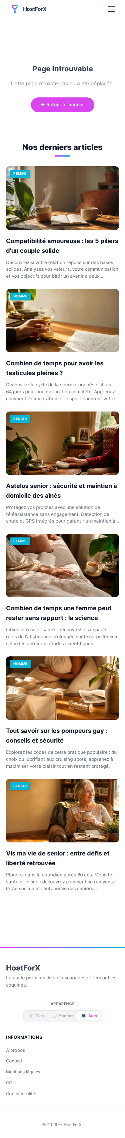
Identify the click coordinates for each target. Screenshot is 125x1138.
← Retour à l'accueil (63, 104)
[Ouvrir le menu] (111, 9)
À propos (15, 1050)
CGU (11, 1082)
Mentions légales (23, 1071)
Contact (14, 1060)
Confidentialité (20, 1093)
